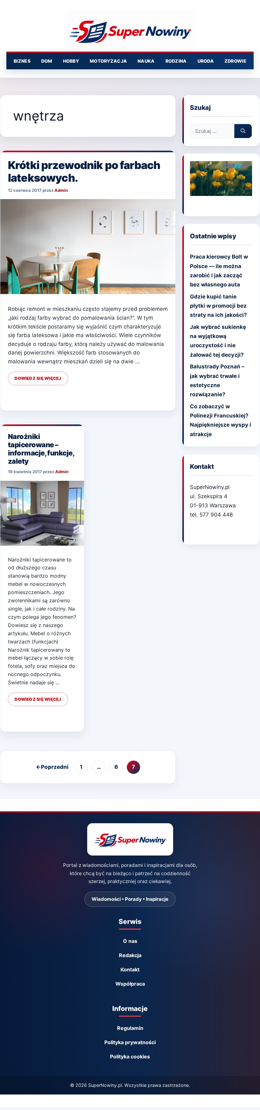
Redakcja (130, 955)
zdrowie (235, 61)
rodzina (176, 61)
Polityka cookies (130, 1056)
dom (46, 61)
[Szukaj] (243, 131)
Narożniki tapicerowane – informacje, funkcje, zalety (41, 448)
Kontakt (130, 969)
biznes (22, 61)
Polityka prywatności (130, 1042)
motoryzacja (108, 61)
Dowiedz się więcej (38, 378)
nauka (146, 61)
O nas (130, 941)
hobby (71, 61)
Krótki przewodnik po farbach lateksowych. (84, 171)
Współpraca (130, 984)
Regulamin (130, 1028)
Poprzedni (52, 767)
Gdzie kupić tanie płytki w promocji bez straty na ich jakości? (218, 305)
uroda (206, 61)
